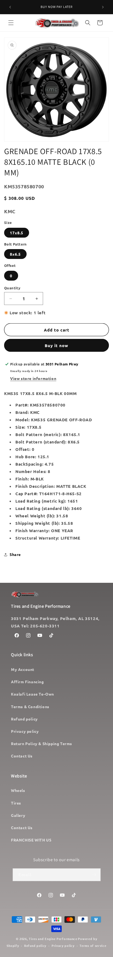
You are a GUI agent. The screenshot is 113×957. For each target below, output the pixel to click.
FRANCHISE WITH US (31, 839)
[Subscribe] (94, 874)
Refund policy (24, 718)
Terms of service (93, 945)
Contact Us (22, 755)
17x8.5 (16, 232)
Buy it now (56, 345)
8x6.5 (15, 254)
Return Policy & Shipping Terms (41, 743)
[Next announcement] (103, 7)
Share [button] (15, 554)
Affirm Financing (27, 681)
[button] (11, 23)
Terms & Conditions (30, 706)
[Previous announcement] (10, 7)
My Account (22, 669)
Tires (16, 802)
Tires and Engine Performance (53, 938)
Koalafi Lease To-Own (32, 693)
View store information (33, 378)
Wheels (18, 790)
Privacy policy (25, 731)
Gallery (18, 815)
